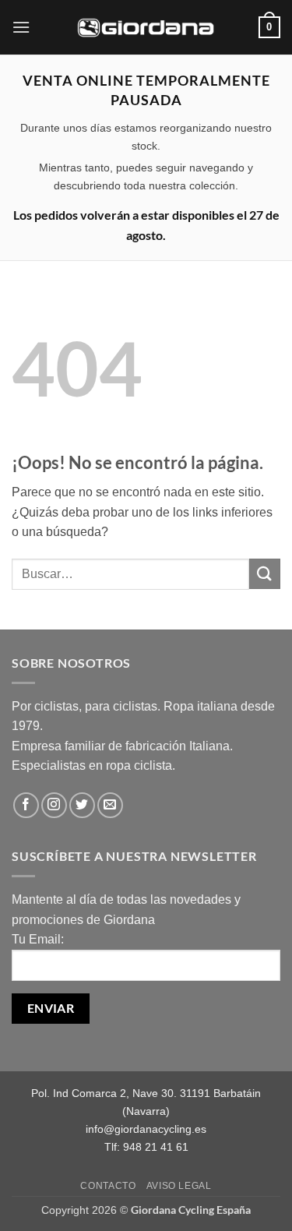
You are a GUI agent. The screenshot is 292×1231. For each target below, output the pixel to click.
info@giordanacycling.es (146, 1129)
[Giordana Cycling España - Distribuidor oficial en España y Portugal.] (146, 27)
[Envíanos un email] (110, 805)
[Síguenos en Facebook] (26, 805)
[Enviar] (264, 574)
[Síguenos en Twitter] (82, 805)
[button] (21, 27)
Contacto (107, 1185)
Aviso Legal (179, 1185)
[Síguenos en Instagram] (54, 805)
